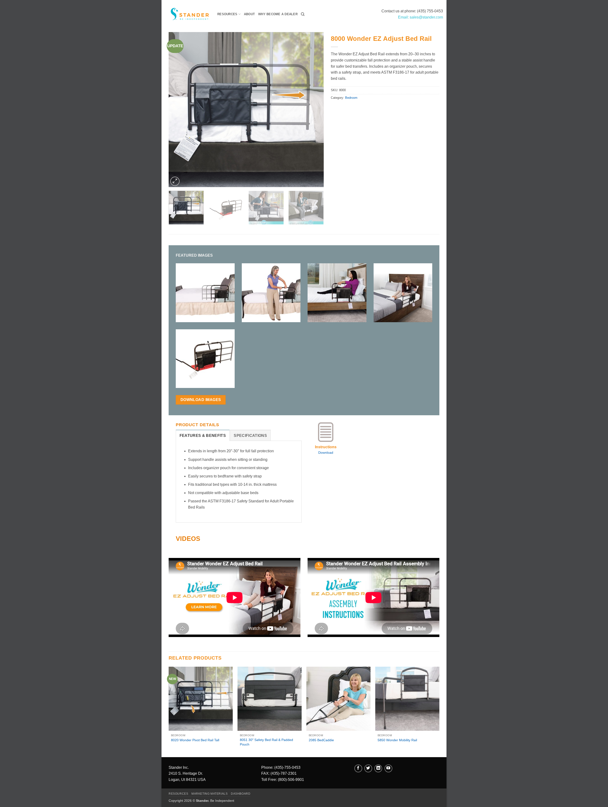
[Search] (302, 14)
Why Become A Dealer (278, 14)
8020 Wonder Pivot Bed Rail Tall (195, 740)
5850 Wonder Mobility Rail (397, 740)
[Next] (314, 109)
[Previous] (177, 109)
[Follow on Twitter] (368, 768)
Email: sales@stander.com (420, 17)
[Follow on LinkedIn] (378, 768)
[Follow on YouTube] (388, 768)
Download (325, 452)
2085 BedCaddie (321, 740)
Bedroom (351, 97)
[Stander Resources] (187, 14)
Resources (227, 14)
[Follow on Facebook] (358, 768)
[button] (175, 181)
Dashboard (241, 793)
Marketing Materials (209, 793)
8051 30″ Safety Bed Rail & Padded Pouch (266, 742)
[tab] (203, 435)
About (249, 14)
